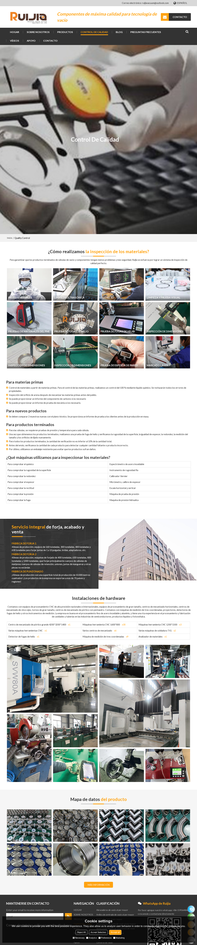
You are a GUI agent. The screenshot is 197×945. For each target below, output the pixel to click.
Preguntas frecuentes (145, 32)
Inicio (9, 238)
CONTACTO (180, 16)
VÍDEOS (14, 40)
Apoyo (31, 40)
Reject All (81, 932)
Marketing (120, 938)
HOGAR (14, 32)
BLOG (119, 32)
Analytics (93, 938)
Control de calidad (94, 32)
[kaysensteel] (191, 909)
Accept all (115, 932)
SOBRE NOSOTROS (38, 32)
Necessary (80, 938)
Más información (99, 885)
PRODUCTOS (65, 32)
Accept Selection (98, 932)
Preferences (106, 938)
